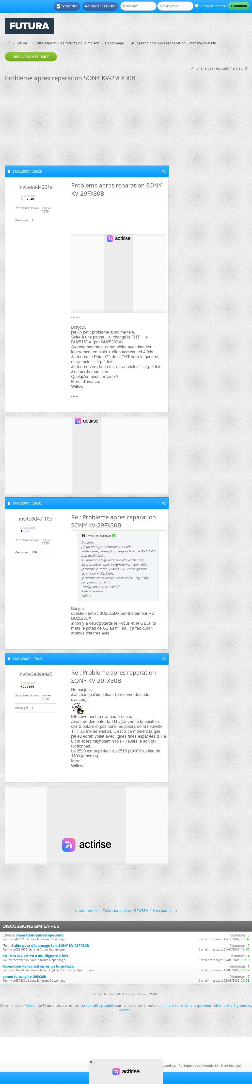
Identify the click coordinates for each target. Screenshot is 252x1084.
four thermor (88, 910)
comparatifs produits (97, 1005)
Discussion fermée (30, 57)
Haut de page (231, 1065)
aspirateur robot (207, 1005)
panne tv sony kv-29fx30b (24, 976)
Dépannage (114, 43)
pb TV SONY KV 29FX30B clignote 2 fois (35, 955)
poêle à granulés (237, 1005)
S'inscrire (67, 6)
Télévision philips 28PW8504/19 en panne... (138, 910)
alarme (124, 1010)
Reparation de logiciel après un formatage (38, 966)
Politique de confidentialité (198, 1065)
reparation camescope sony (39, 935)
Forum (21, 43)
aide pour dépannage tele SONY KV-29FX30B (51, 945)
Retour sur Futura (100, 6)
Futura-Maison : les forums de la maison (66, 43)
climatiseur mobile (177, 1005)
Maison (31, 1005)
